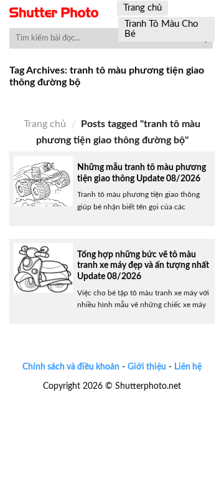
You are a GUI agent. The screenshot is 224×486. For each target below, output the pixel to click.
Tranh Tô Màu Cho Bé (161, 29)
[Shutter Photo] (53, 12)
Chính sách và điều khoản (70, 366)
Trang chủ (142, 7)
